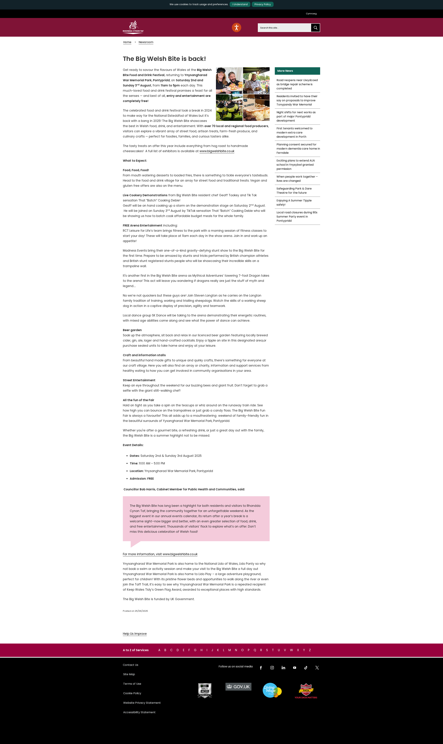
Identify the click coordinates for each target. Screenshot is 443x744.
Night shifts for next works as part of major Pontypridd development (296, 116)
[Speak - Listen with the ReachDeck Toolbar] (236, 27)
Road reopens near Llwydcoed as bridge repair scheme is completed (297, 84)
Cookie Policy (132, 693)
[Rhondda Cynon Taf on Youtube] (295, 668)
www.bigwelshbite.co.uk (217, 151)
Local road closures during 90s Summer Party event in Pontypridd (297, 216)
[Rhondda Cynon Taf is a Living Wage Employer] (272, 690)
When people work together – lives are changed (297, 179)
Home (127, 42)
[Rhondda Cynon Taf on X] (317, 668)
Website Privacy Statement (142, 703)
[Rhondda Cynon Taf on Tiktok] (306, 668)
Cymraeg (311, 13)
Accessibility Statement (139, 712)
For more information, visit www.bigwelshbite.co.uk (160, 554)
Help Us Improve (135, 634)
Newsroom (146, 42)
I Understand (240, 4)
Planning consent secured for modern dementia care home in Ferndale (298, 148)
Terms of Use (132, 684)
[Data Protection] (306, 691)
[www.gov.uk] (204, 691)
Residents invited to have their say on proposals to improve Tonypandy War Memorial (297, 100)
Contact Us (130, 665)
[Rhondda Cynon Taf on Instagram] (272, 668)
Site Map (129, 674)
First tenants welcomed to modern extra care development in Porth (295, 132)
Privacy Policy (263, 4)
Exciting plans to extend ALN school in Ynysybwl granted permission (296, 165)
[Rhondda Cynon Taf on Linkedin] (283, 668)
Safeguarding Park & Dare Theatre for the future (294, 191)
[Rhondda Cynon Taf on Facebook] (261, 668)
